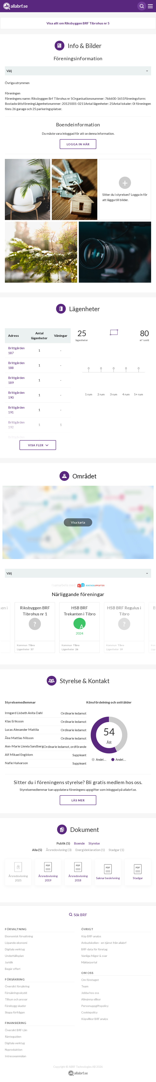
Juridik (9, 962)
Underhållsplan (14, 955)
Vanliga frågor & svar (94, 955)
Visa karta (78, 522)
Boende (79, 843)
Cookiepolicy (89, 1012)
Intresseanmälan (15, 1056)
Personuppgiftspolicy (94, 1006)
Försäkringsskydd (16, 992)
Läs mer (78, 800)
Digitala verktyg (15, 949)
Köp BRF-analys (91, 936)
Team (84, 986)
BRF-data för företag (94, 949)
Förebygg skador (15, 1006)
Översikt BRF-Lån (16, 1030)
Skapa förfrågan (15, 1012)
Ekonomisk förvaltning (19, 936)
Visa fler (36, 445)
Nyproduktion (13, 1049)
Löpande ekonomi (16, 942)
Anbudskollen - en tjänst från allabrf (103, 942)
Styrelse (94, 843)
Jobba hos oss (90, 992)
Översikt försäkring (17, 986)
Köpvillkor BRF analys (94, 1019)
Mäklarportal (89, 962)
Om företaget (90, 979)
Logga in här (78, 144)
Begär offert (13, 968)
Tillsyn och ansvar (16, 999)
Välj (9, 71)
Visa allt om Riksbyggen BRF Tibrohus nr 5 (78, 23)
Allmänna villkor (91, 999)
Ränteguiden (13, 1036)
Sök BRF (80, 914)
